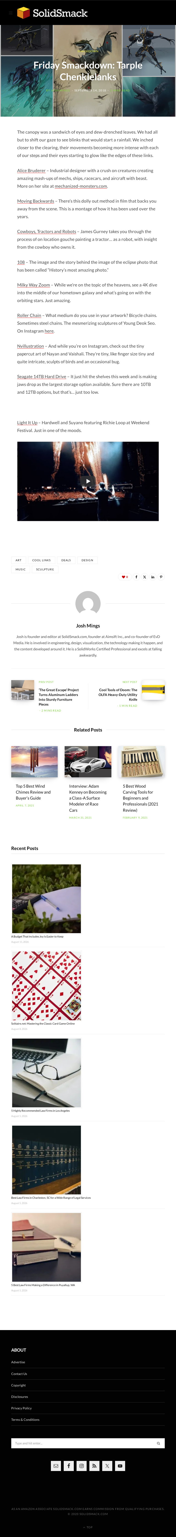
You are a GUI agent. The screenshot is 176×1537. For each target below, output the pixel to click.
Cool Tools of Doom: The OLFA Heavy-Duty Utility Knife (118, 694)
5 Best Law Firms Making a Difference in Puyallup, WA (43, 1285)
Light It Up (27, 422)
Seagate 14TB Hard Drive (41, 376)
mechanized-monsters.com (81, 186)
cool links (41, 560)
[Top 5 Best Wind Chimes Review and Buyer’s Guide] (34, 761)
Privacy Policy (21, 1408)
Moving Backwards (35, 200)
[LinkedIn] (153, 576)
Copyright (18, 1385)
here (49, 330)
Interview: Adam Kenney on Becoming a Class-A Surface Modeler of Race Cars (88, 798)
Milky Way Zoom (33, 284)
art (19, 560)
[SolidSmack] (52, 13)
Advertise (18, 1362)
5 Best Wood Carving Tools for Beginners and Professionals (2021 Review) (140, 798)
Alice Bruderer (31, 170)
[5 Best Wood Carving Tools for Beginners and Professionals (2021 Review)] (141, 761)
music (21, 569)
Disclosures (19, 1397)
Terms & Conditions (25, 1420)
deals (66, 560)
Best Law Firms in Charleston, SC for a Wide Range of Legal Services (51, 1197)
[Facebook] (136, 576)
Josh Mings (60, 90)
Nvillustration (30, 346)
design (87, 560)
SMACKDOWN (88, 51)
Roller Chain (29, 315)
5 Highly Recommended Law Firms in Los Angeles (40, 1110)
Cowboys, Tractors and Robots (46, 231)
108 (21, 262)
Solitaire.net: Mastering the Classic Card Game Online (43, 1023)
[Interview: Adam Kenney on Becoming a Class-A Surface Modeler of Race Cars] (88, 761)
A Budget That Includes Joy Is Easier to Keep (37, 936)
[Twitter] (144, 576)
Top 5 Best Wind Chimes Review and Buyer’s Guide (33, 792)
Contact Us (19, 1374)
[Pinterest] (161, 576)
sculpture (45, 569)
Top (89, 1527)
